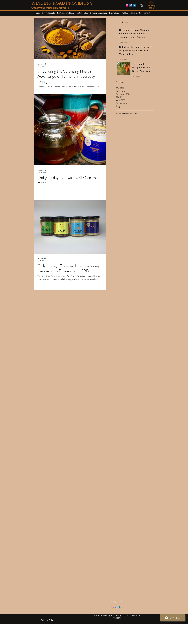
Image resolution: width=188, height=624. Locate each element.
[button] (141, 5)
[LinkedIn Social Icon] (134, 5)
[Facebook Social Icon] (130, 5)
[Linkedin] (120, 607)
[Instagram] (112, 607)
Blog (135, 113)
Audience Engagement (124, 113)
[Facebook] (116, 607)
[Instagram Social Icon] (127, 5)
